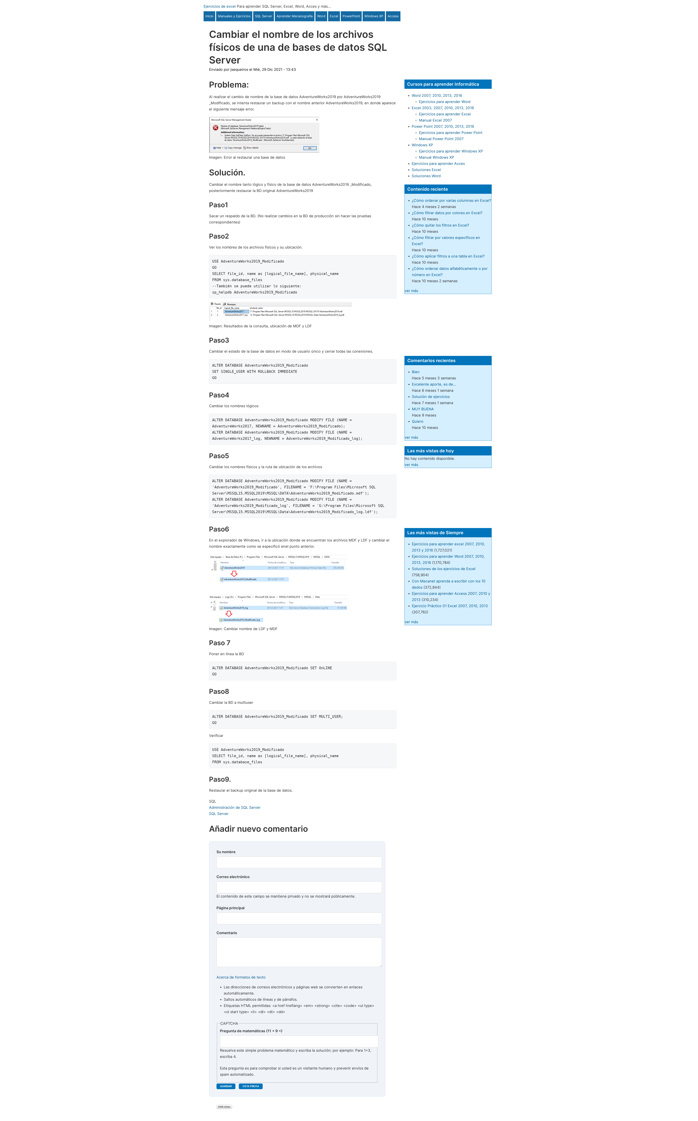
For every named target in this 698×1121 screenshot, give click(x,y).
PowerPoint (351, 16)
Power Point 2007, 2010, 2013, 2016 (443, 126)
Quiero (417, 421)
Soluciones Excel (426, 170)
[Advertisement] (448, 46)
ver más (411, 291)
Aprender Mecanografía (295, 16)
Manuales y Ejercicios (234, 16)
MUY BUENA (423, 409)
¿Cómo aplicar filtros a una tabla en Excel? (448, 256)
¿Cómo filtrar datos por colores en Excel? (447, 213)
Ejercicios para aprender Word (444, 102)
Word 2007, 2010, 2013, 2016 (437, 95)
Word (321, 16)
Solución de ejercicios (431, 396)
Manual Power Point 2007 (441, 139)
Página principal (230, 908)
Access (393, 16)
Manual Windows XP (436, 157)
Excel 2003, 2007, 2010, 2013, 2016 (443, 108)
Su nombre (226, 852)
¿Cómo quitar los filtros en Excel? (440, 225)
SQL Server (263, 16)
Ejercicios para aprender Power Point (450, 132)
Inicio (209, 16)
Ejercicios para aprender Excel (445, 114)
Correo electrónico (233, 877)
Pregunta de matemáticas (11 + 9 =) (251, 1031)
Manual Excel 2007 (435, 120)
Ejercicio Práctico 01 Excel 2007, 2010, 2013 (450, 606)
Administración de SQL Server (234, 807)
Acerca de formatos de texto (241, 977)
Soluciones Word (426, 176)
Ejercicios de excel (220, 6)
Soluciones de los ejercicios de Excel (444, 569)
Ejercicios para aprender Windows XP (451, 151)
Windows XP (373, 16)
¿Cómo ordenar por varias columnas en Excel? (451, 200)
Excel (334, 16)
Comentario (226, 933)
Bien (416, 372)
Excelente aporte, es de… (434, 384)
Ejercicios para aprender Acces (438, 163)
